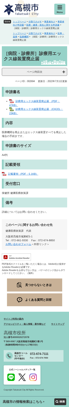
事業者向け (49, 21)
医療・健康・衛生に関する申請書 (42, 25)
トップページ (19, 21)
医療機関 (24, 36)
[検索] (60, 401)
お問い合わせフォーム (18, 244)
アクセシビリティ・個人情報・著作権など (25, 324)
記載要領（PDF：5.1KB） (23, 173)
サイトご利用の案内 (14, 319)
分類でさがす (35, 21)
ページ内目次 (34, 71)
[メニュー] (59, 9)
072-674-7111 (39, 353)
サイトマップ (57, 324)
